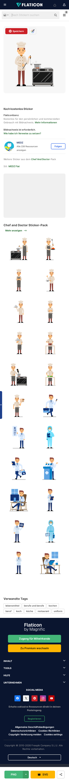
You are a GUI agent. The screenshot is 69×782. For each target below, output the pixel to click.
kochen (53, 605)
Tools (8, 668)
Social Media (34, 689)
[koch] (19, 249)
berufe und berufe (34, 605)
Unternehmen (13, 682)
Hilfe (7, 675)
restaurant (43, 611)
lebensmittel (12, 605)
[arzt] (50, 406)
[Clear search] (48, 15)
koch (19, 611)
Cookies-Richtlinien (49, 730)
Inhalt (8, 661)
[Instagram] (43, 698)
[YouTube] (51, 698)
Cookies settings (53, 734)
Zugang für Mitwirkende (34, 638)
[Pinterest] (34, 698)
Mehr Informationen (46, 122)
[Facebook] (18, 698)
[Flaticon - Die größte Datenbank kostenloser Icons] (29, 5)
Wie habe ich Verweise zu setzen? (22, 133)
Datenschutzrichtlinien (23, 730)
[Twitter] (26, 698)
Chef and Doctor (40, 159)
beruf (8, 611)
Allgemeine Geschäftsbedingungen (34, 727)
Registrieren (34, 718)
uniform (58, 611)
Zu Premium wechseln (34, 648)
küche (29, 611)
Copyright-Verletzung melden (24, 734)
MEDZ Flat (14, 166)
